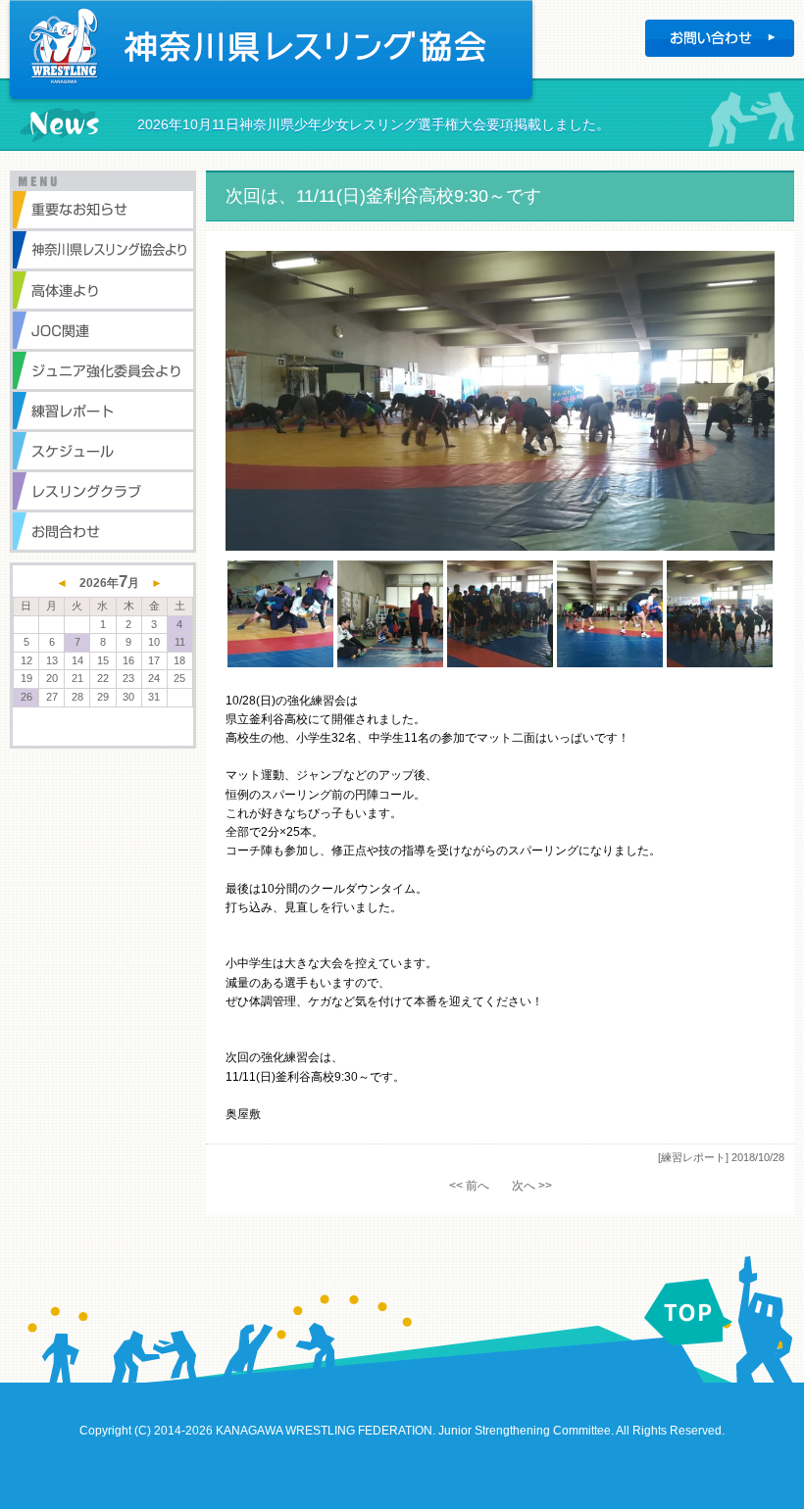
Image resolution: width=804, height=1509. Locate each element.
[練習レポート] (693, 1157)
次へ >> (532, 1186)
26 (26, 697)
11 (180, 642)
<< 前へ (469, 1186)
